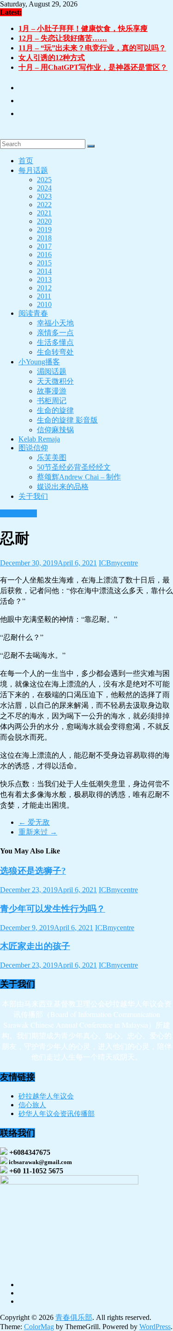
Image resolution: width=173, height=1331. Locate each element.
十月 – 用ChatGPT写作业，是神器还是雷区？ (92, 67)
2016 (44, 254)
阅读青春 (33, 313)
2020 (44, 221)
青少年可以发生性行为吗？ (52, 909)
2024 (44, 188)
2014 (44, 271)
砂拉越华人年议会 (46, 1096)
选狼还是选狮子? (33, 871)
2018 (44, 238)
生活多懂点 (55, 342)
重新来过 (37, 832)
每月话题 (33, 170)
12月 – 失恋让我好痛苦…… (62, 38)
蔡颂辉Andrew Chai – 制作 (79, 477)
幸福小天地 (55, 323)
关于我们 (33, 496)
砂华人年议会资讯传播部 (56, 1113)
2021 (44, 213)
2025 (44, 180)
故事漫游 (51, 391)
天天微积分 (55, 381)
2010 (44, 304)
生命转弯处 (55, 352)
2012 (44, 288)
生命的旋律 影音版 (67, 420)
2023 (44, 196)
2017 (44, 246)
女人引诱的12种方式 (51, 57)
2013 (44, 279)
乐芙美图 (51, 457)
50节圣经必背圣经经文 (74, 467)
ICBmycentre (118, 563)
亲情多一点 (55, 333)
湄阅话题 (51, 371)
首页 (25, 161)
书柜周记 (51, 401)
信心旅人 (32, 1105)
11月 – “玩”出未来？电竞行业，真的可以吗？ (92, 48)
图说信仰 (33, 448)
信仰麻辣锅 (55, 430)
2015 (44, 263)
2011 (44, 296)
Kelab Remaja (39, 439)
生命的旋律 (55, 410)
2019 (44, 229)
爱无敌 (34, 822)
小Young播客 (39, 362)
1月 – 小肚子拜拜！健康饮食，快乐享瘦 (83, 28)
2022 (44, 205)
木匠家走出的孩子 (35, 946)
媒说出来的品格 (63, 487)
